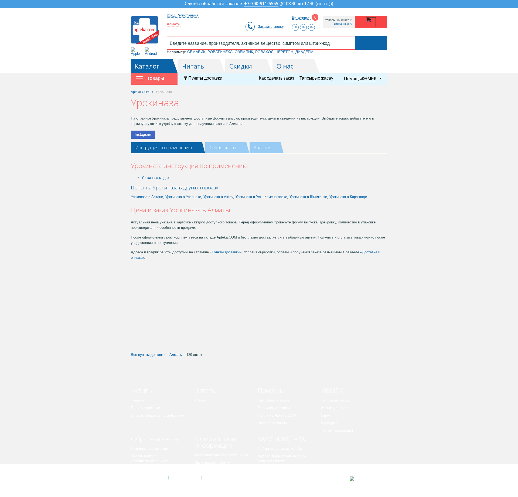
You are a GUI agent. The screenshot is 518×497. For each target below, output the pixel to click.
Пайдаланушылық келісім (280, 448)
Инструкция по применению (163, 148)
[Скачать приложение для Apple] (136, 51)
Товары (137, 400)
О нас (285, 66)
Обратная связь (154, 438)
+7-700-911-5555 (261, 3)
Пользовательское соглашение (221, 455)
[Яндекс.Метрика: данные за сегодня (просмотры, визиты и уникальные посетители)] (365, 478)
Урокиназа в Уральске (183, 197)
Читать (193, 66)
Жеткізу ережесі (335, 408)
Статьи (200, 400)
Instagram (143, 134)
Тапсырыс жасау (316, 78)
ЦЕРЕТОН (284, 52)
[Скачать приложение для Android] (152, 51)
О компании (184, 478)
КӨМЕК (332, 390)
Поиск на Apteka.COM (277, 415)
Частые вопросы (272, 423)
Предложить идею (147, 468)
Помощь (270, 390)
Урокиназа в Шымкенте (308, 197)
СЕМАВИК (196, 52)
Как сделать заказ (276, 78)
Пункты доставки (205, 78)
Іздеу (325, 415)
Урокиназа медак (155, 178)
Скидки (240, 66)
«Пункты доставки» (225, 252)
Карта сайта (217, 478)
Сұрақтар (329, 423)
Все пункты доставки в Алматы (156, 355)
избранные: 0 (343, 23)
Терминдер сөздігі (337, 430)
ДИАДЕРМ (304, 52)
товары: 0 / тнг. (338, 20)
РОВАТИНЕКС (220, 52)
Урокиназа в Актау (218, 197)
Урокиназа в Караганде (348, 197)
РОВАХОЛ (264, 52)
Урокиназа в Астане (147, 197)
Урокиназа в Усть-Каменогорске (261, 197)
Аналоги (262, 148)
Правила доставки (274, 408)
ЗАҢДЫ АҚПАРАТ (283, 438)
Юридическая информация (215, 442)
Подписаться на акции (151, 448)
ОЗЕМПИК (244, 52)
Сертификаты (223, 148)
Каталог (147, 66)
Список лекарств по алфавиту (157, 415)
